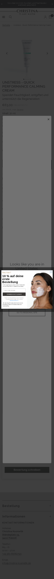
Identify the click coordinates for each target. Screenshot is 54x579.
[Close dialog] (51, 272)
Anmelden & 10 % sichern (14, 294)
